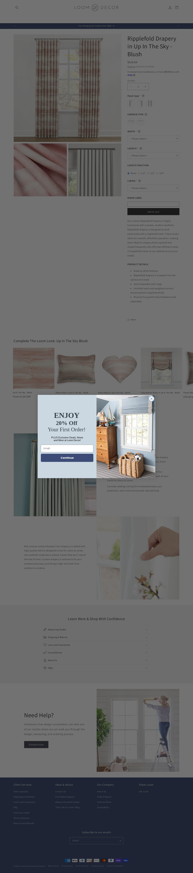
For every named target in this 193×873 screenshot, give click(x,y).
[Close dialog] (151, 398)
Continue (67, 458)
